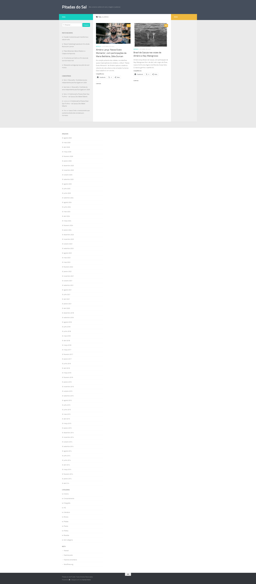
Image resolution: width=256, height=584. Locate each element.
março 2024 (67, 221)
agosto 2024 (68, 202)
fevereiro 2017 (68, 354)
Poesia (66, 526)
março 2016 (67, 373)
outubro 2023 (68, 244)
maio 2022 (67, 262)
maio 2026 (67, 142)
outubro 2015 (68, 391)
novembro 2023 (69, 239)
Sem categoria (68, 540)
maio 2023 (67, 258)
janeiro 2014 (68, 479)
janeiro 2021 (68, 304)
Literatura (67, 512)
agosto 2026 (68, 138)
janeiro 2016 (68, 382)
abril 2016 (67, 368)
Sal (65, 80)
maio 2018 (67, 336)
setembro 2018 (69, 317)
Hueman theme (86, 579)
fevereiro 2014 (68, 474)
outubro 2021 (68, 281)
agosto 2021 (68, 290)
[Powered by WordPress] (69, 579)
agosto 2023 (68, 253)
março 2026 (67, 152)
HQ (65, 508)
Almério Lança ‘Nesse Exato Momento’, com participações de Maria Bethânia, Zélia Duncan (111, 53)
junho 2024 (67, 207)
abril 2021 (67, 299)
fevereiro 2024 (68, 225)
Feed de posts (68, 555)
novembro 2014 (69, 437)
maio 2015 (67, 414)
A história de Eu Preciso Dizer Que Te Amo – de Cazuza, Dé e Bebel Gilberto (75, 103)
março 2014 (67, 469)
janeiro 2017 (68, 359)
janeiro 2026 (68, 161)
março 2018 (67, 345)
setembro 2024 (69, 198)
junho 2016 (67, 363)
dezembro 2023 (69, 235)
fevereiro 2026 (68, 156)
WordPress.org (68, 564)
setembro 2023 (69, 248)
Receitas (66, 535)
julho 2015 (67, 405)
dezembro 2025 (69, 165)
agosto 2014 (68, 451)
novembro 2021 (69, 276)
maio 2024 (67, 212)
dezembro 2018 (69, 313)
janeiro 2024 (68, 230)
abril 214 (66, 483)
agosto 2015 (68, 400)
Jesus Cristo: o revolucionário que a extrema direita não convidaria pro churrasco (76, 113)
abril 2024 (67, 216)
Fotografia (67, 503)
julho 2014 (67, 456)
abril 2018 (67, 340)
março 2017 (67, 350)
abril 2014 (67, 465)
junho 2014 (67, 460)
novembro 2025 (69, 170)
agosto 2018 (68, 322)
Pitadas (66, 521)
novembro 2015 (69, 386)
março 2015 (67, 423)
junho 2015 (67, 410)
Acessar (66, 550)
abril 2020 (67, 308)
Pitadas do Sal (74, 7)
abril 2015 (67, 419)
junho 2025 (67, 193)
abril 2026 (67, 147)
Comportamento (69, 498)
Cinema (66, 494)
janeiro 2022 (68, 271)
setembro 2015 (69, 396)
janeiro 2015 (68, 428)
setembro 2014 (69, 446)
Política (66, 531)
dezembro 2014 (69, 433)
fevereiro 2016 (68, 377)
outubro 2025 (68, 175)
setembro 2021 (69, 285)
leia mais (66, 87)
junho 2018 (67, 331)
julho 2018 (67, 327)
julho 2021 (67, 294)
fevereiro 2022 (68, 267)
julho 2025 (67, 188)
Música (98, 46)
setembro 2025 (69, 179)
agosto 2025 (68, 184)
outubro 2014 (68, 442)
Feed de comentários (70, 560)
